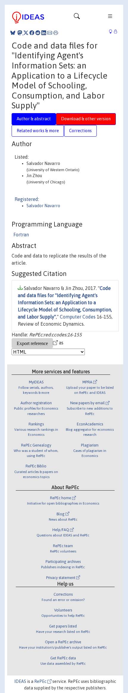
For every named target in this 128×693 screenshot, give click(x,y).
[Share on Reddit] (37, 32)
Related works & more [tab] (38, 130)
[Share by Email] (49, 32)
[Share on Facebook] (31, 32)
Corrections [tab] (80, 130)
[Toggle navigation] (76, 18)
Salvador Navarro (43, 205)
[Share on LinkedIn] (43, 32)
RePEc (40, 681)
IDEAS (20, 681)
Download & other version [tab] (86, 118)
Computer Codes (78, 316)
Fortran (21, 234)
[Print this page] (55, 32)
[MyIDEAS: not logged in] (112, 32)
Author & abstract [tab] (34, 118)
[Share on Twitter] (26, 32)
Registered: (27, 199)
